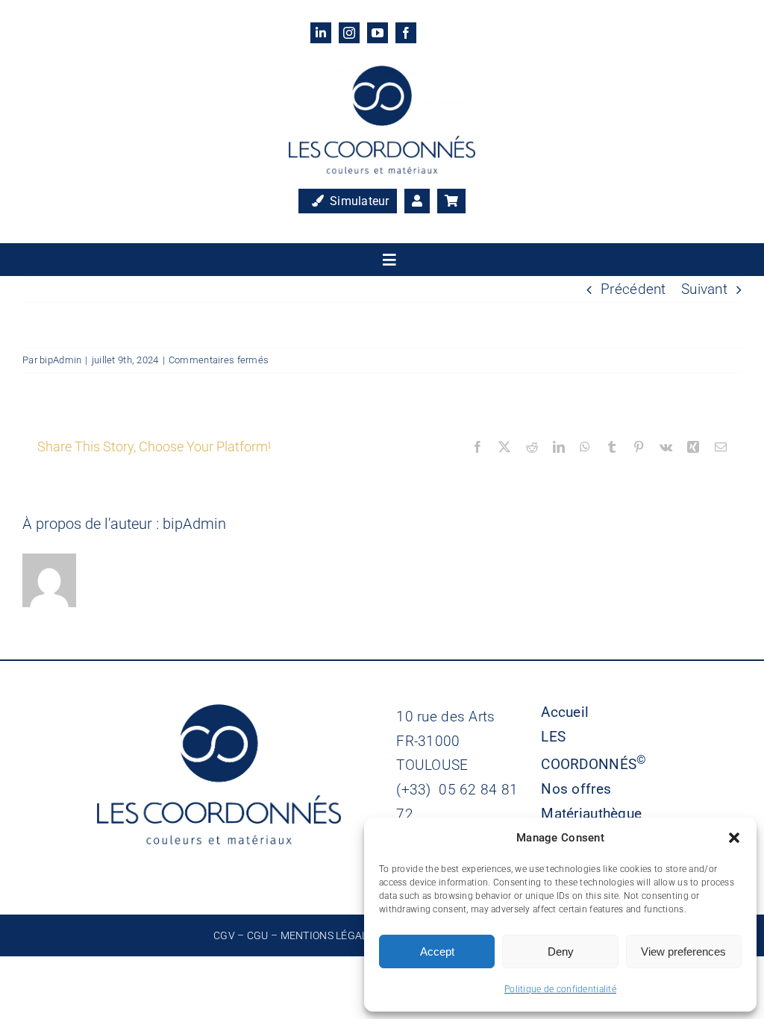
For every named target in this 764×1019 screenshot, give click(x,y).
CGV (224, 935)
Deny (561, 951)
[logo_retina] (382, 72)
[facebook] (405, 32)
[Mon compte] (417, 201)
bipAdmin (60, 360)
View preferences (683, 951)
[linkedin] (320, 32)
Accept (437, 951)
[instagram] (349, 32)
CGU (258, 935)
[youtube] (377, 32)
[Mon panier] (451, 201)
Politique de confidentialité (560, 989)
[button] (734, 837)
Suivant (704, 289)
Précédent (633, 289)
